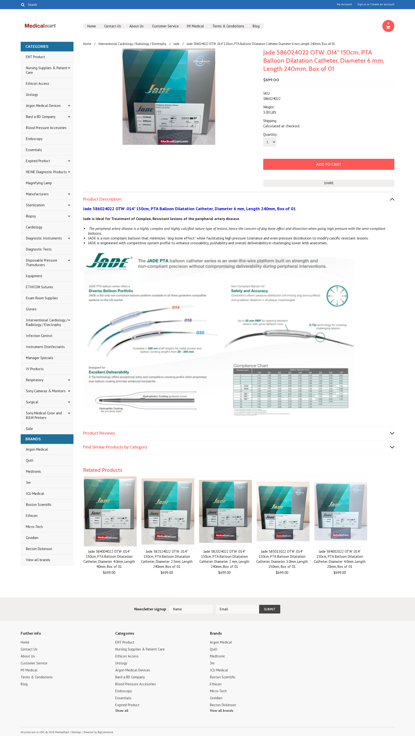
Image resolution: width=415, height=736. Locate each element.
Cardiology (34, 227)
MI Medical (195, 26)
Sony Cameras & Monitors (46, 391)
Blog (256, 26)
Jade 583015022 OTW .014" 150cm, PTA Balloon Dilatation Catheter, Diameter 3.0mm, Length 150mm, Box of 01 (282, 559)
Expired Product (38, 161)
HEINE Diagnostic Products (46, 172)
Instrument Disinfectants (45, 346)
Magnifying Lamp (39, 183)
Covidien (32, 537)
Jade (176, 44)
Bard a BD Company (40, 116)
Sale (29, 428)
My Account (344, 4)
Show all (121, 710)
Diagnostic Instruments (44, 238)
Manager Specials (39, 358)
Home (91, 26)
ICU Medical (35, 493)
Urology (32, 94)
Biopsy (31, 216)
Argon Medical (37, 449)
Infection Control (39, 335)
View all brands (38, 560)
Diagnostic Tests (39, 249)
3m (28, 482)
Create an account (382, 4)
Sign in (361, 4)
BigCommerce (105, 732)
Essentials (34, 149)
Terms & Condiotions (228, 26)
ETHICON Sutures (39, 287)
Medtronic (33, 471)
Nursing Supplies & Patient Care (46, 70)
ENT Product (35, 57)
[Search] (23, 4)
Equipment (34, 276)
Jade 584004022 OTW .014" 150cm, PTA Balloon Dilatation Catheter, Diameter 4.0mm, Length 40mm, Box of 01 (109, 559)
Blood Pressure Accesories (46, 127)
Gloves (31, 309)
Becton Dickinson (39, 548)
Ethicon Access (37, 83)
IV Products (35, 369)
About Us (136, 26)
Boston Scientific (39, 504)
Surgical (32, 402)
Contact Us (112, 26)
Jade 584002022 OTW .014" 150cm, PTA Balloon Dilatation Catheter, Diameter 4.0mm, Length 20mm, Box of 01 (340, 559)
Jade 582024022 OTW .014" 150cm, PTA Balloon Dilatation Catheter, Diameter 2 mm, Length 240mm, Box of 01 (224, 559)
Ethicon (31, 515)
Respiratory (34, 380)
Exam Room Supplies (42, 298)
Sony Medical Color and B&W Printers (44, 415)
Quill (29, 460)
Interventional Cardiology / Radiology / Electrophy (46, 322)
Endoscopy (34, 138)
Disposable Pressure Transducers (41, 262)
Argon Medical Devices (43, 105)
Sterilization (35, 205)
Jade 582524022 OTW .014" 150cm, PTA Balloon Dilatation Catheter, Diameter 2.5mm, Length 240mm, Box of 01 (167, 559)
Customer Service (165, 26)
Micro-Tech (34, 526)
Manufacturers (37, 194)
